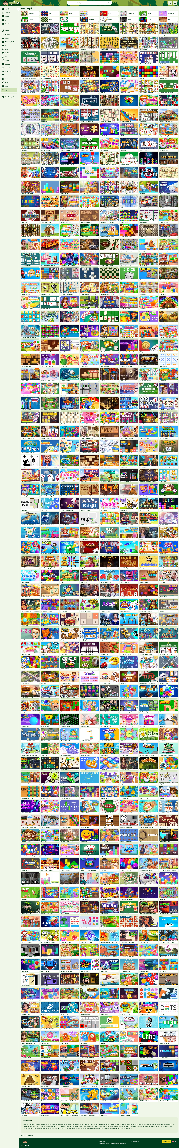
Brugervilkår (102, 1141)
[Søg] (109, 2)
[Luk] (18, 9)
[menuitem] (9, 9)
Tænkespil (30, 1135)
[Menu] (175, 3)
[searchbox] (89, 3)
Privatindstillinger (135, 1141)
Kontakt (167, 1141)
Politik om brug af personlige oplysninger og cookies (112, 1143)
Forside (23, 1135)
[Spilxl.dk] (11, 3)
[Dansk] (174, 1141)
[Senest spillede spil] (170, 3)
